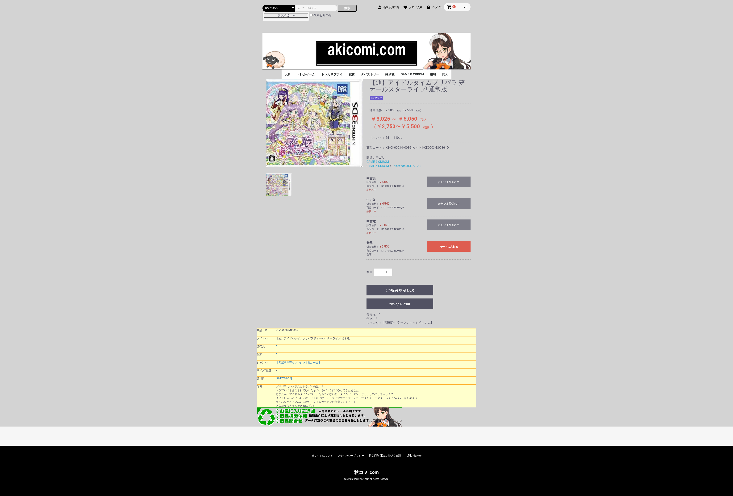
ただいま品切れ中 (448, 182)
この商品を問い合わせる (400, 290)
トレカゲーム (306, 74)
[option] (314, 123)
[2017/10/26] (284, 378)
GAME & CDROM (412, 74)
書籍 (433, 74)
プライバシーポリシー (350, 455)
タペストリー (370, 74)
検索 (347, 8)
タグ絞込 (285, 15)
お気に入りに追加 (400, 304)
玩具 (288, 74)
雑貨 (352, 74)
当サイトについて (322, 455)
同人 (445, 74)
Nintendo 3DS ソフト (407, 166)
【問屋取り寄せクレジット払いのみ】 (298, 362)
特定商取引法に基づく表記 (385, 455)
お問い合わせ (413, 455)
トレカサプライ (332, 74)
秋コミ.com (366, 472)
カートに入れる (448, 246)
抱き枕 (390, 74)
